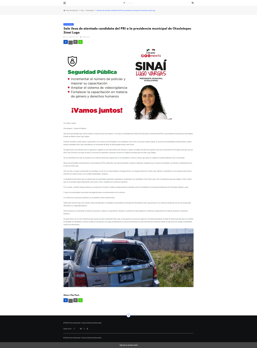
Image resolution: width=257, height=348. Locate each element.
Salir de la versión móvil (129, 345)
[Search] (193, 3)
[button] (64, 3)
